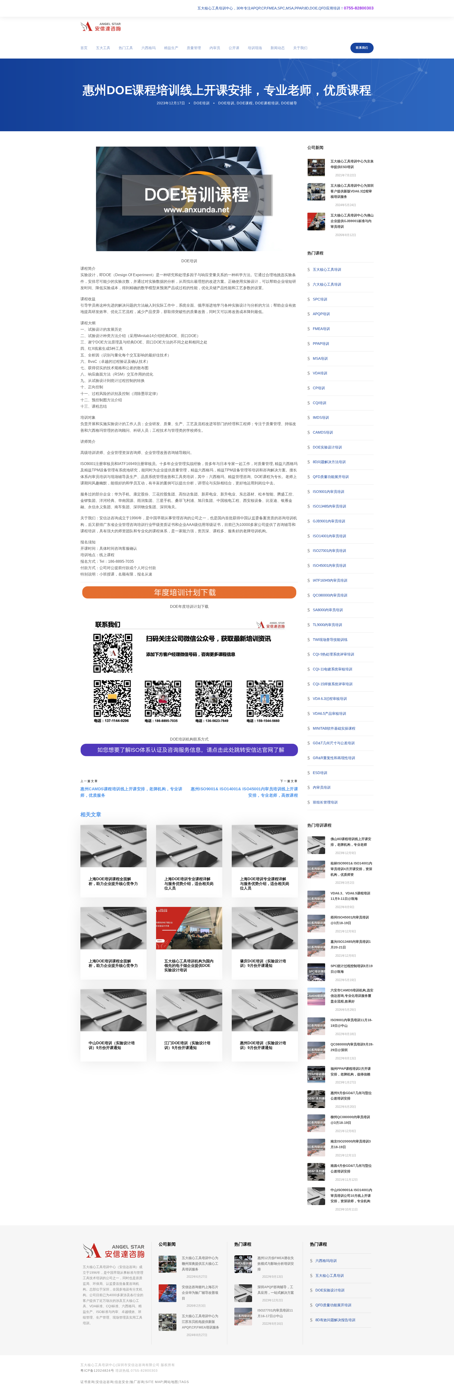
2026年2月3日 (196, 1305)
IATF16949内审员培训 (330, 580)
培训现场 (255, 48)
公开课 (234, 48)
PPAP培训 (321, 344)
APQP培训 (321, 314)
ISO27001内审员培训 (329, 551)
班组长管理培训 (325, 802)
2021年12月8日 (345, 955)
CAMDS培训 (323, 432)
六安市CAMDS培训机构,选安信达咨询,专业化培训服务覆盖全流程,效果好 (352, 995)
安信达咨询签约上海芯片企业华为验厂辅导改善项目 (200, 1292)
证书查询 (87, 1382)
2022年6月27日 (197, 1276)
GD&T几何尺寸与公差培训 (334, 743)
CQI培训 (319, 403)
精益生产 (171, 48)
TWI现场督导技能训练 (330, 639)
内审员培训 (322, 787)
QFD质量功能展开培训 (331, 477)
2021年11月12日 (346, 1179)
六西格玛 (148, 48)
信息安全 (122, 1382)
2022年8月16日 (272, 1323)
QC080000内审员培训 (330, 595)
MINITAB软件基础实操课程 (334, 728)
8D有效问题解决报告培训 (335, 1320)
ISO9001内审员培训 (328, 492)
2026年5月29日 (345, 1009)
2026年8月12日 (345, 235)
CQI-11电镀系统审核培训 (332, 669)
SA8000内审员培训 (328, 610)
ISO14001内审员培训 (329, 536)
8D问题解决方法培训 (329, 462)
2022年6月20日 (345, 1107)
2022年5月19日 (345, 980)
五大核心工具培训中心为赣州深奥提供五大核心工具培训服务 (200, 1263)
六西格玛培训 (326, 1261)
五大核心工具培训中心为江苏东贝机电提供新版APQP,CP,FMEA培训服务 (200, 1321)
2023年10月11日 (346, 1209)
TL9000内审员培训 (327, 625)
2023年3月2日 (344, 882)
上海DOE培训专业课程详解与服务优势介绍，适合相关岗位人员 (189, 883)
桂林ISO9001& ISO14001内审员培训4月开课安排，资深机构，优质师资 (351, 868)
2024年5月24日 (345, 205)
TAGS (184, 1382)
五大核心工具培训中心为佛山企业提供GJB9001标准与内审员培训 (352, 220)
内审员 (215, 48)
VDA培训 (320, 373)
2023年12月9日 (345, 853)
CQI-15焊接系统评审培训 (333, 684)
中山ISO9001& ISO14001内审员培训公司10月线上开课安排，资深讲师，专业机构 (351, 1195)
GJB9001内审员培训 (329, 521)
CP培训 (319, 388)
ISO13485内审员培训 (329, 506)
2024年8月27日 (197, 1335)
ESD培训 (320, 773)
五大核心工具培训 (327, 269)
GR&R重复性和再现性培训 (334, 758)
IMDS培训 (321, 417)
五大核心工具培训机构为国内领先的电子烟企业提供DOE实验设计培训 (189, 965)
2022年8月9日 (344, 907)
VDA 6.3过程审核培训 (330, 699)
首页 (83, 48)
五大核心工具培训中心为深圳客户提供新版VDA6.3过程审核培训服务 (352, 191)
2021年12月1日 (345, 1155)
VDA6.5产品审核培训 (329, 713)
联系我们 (362, 47)
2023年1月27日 (345, 1082)
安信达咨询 (105, 1382)
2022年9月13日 (272, 1276)
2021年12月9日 (345, 931)
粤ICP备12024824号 (97, 1370)
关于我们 (300, 48)
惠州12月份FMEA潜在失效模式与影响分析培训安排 (276, 1263)
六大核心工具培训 (327, 284)
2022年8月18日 (345, 1034)
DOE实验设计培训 (327, 447)
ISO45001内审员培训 (329, 565)
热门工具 (126, 48)
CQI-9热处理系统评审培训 (333, 654)
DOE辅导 (289, 103)
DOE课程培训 (267, 103)
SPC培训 (320, 299)
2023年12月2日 (272, 1300)
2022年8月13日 (345, 1058)
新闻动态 (278, 48)
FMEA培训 (321, 329)
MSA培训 (320, 358)
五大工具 (103, 48)
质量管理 (194, 48)
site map (154, 1382)
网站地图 (171, 1382)
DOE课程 (245, 103)
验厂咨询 (137, 1382)
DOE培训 (202, 103)
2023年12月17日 (171, 103)
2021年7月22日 (345, 175)
